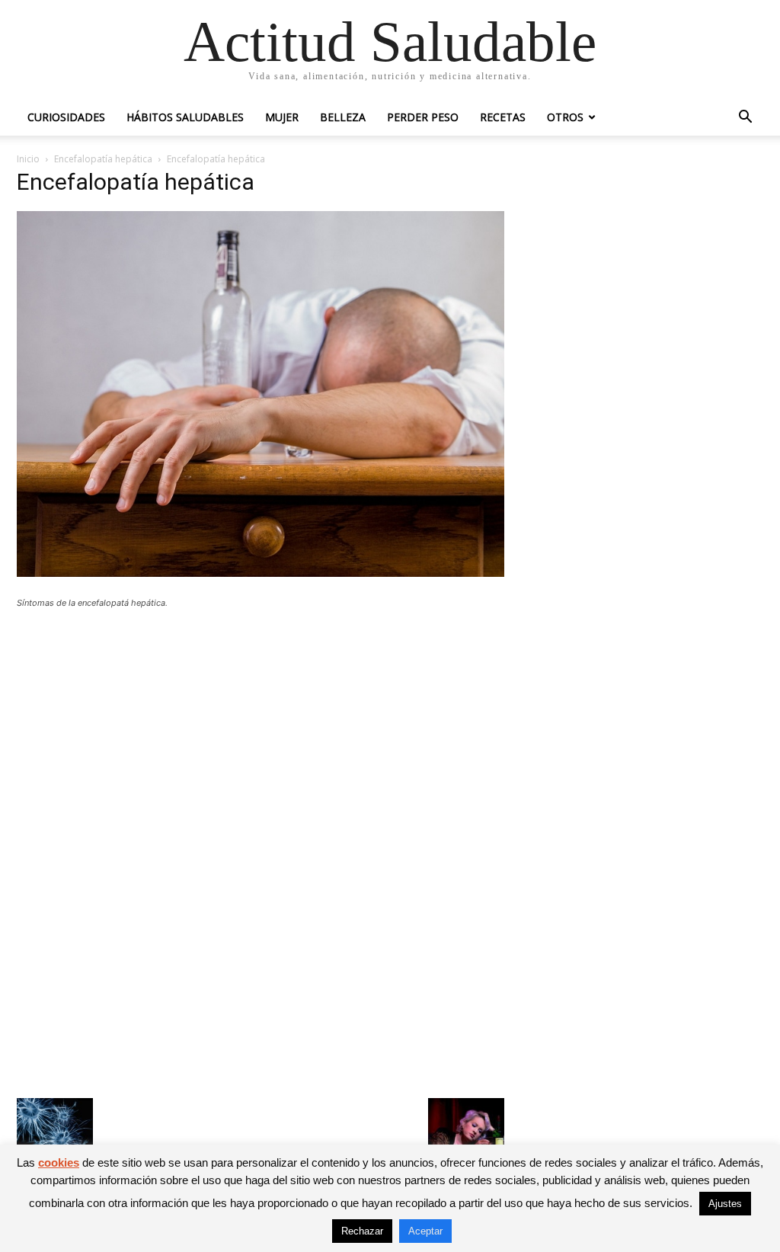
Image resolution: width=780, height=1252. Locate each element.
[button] (745, 118)
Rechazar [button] (362, 1231)
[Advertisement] (260, 732)
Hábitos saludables (185, 117)
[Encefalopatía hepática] (260, 572)
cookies (58, 1162)
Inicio (28, 158)
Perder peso (423, 117)
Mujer (282, 117)
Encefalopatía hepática (103, 158)
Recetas (503, 117)
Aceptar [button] (425, 1231)
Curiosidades (66, 117)
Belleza (343, 117)
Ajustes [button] (725, 1203)
